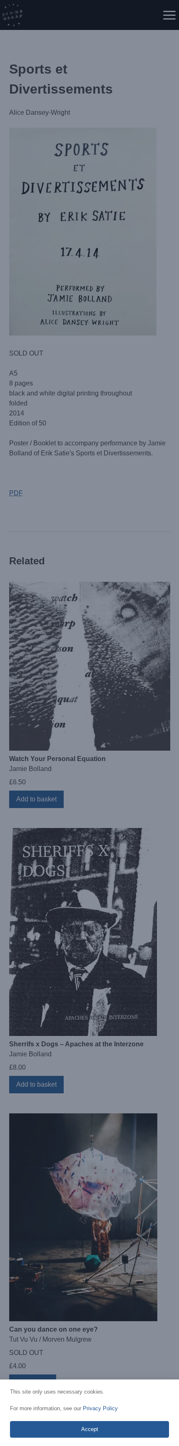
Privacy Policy (100, 1408)
